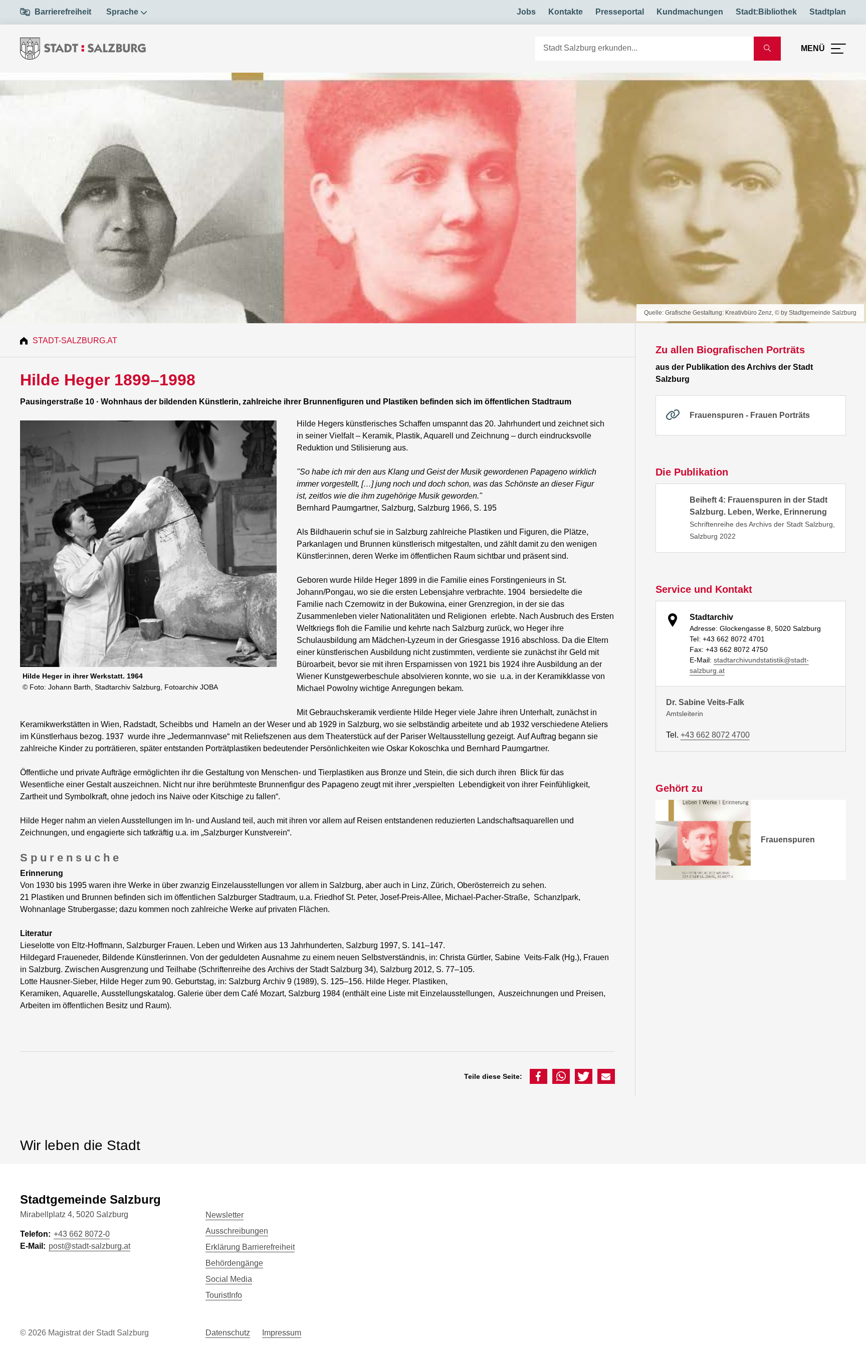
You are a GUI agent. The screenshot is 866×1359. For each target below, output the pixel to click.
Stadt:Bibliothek (766, 12)
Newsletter (224, 1215)
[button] (538, 1076)
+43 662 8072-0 (82, 1234)
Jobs (526, 12)
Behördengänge (234, 1263)
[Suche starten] (767, 49)
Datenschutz (227, 1332)
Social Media (228, 1279)
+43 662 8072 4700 (715, 735)
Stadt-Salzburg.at (75, 340)
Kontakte (565, 12)
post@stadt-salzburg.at (89, 1246)
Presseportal (619, 12)
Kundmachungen (690, 12)
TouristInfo (223, 1295)
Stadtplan (827, 12)
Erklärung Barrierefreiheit (250, 1247)
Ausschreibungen (236, 1231)
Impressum (281, 1332)
